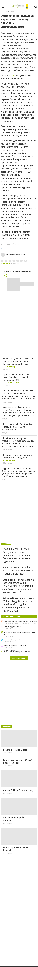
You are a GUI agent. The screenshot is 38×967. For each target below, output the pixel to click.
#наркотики (13, 249)
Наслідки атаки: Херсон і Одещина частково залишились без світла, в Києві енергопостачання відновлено (18, 442)
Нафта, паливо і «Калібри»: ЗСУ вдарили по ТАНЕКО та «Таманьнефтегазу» (17, 427)
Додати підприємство (19, 658)
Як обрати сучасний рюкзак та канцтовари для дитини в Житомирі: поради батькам (17, 361)
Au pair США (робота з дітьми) (18, 790)
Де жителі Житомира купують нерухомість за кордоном (17, 456)
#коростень (4, 249)
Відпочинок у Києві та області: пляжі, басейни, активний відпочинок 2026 (17, 377)
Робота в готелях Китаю (15, 750)
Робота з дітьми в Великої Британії (16, 849)
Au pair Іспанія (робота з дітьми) (15, 819)
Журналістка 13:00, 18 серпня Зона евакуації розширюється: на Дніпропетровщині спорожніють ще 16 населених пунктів (18, 472)
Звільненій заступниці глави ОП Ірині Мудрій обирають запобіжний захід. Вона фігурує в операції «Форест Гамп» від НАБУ (18, 394)
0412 (11, 75)
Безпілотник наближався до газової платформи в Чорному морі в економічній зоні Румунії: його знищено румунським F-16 (18, 411)
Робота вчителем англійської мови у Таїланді (17, 761)
